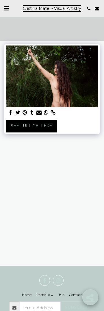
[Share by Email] (39, 112)
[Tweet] (18, 112)
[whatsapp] (46, 112)
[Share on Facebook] (10, 112)
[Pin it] (24, 112)
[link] (53, 112)
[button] (6, 8)
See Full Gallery (31, 125)
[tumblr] (32, 112)
